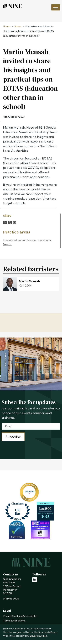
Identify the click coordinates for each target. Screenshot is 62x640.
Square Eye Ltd (38, 635)
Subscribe (13, 437)
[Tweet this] (10, 222)
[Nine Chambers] (12, 6)
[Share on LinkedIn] (5, 222)
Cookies (17, 616)
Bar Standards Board (45, 632)
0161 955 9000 (11, 598)
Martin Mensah (14, 127)
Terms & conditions (14, 620)
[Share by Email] (14, 222)
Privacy (7, 616)
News (18, 26)
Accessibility (29, 616)
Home (6, 26)
